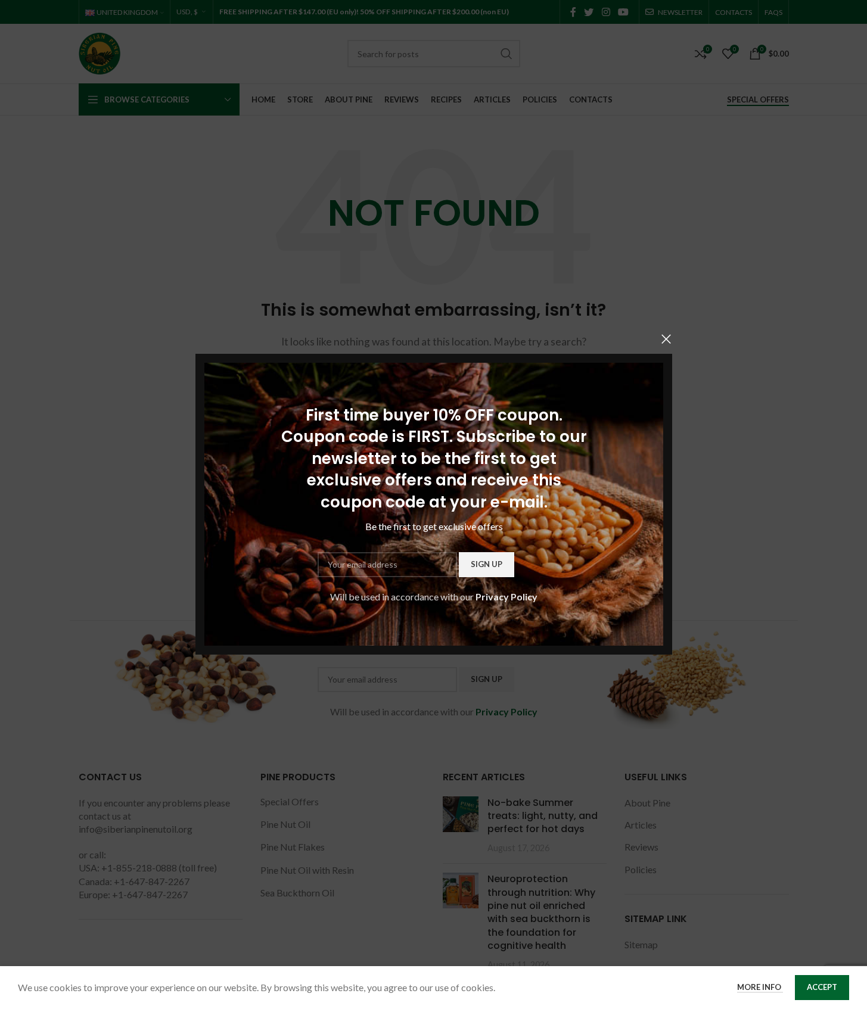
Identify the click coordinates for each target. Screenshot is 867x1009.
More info (760, 987)
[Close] (666, 339)
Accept (822, 987)
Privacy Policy (506, 596)
